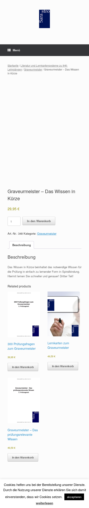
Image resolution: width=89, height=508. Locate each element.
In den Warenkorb (39, 221)
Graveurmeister (33, 69)
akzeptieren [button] (74, 497)
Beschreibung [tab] (21, 245)
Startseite (13, 65)
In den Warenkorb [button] (23, 367)
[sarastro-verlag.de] (44, 19)
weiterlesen (44, 503)
